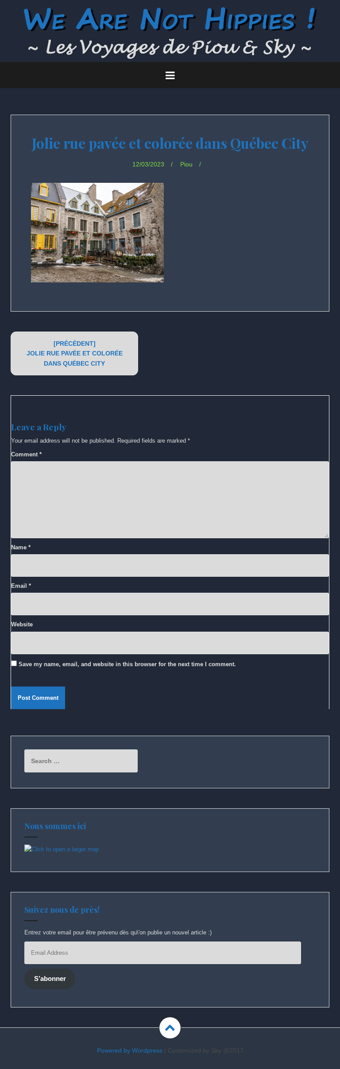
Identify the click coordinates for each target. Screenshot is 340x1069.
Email (21, 586)
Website (22, 624)
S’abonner (50, 978)
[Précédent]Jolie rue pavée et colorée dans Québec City (75, 353)
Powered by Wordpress (129, 1050)
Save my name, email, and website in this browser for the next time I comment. (127, 664)
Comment (26, 454)
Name (21, 547)
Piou (186, 164)
